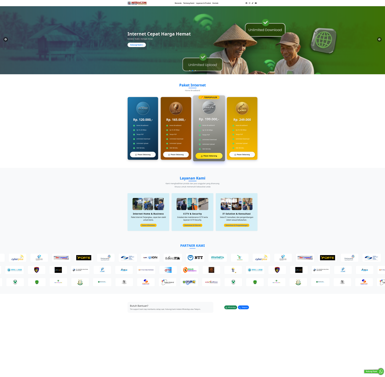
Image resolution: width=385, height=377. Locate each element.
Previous (5, 39)
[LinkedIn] (252, 3)
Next (379, 39)
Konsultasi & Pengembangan (237, 225)
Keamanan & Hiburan (192, 225)
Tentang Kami (188, 3)
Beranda (178, 3)
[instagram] (249, 3)
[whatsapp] (255, 3)
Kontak (215, 3)
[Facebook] (246, 3)
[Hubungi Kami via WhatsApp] (374, 371)
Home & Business (148, 225)
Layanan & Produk (203, 3)
